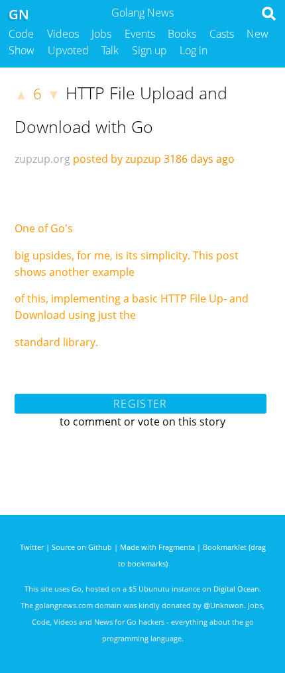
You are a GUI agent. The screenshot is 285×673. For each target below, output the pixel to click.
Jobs (101, 33)
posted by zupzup (117, 159)
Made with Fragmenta (157, 547)
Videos (63, 33)
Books (182, 33)
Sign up (149, 50)
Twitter (32, 547)
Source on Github (82, 547)
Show (21, 50)
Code (21, 33)
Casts (221, 33)
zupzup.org (42, 159)
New (257, 33)
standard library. (56, 342)
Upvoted (68, 50)
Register (140, 403)
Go (77, 589)
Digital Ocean (236, 589)
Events (140, 33)
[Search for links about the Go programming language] (271, 17)
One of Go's (44, 228)
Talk (110, 50)
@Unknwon (223, 605)
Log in (193, 50)
